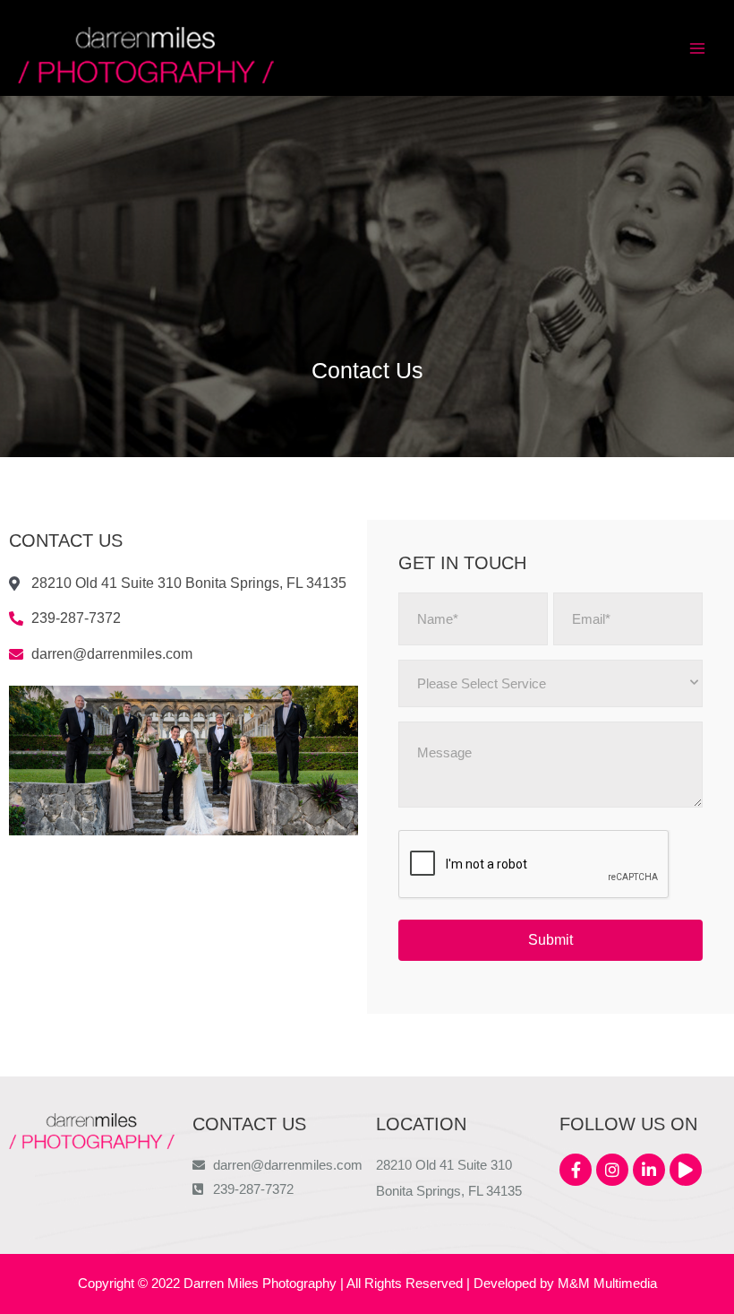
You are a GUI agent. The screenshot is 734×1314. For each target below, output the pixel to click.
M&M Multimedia (607, 1283)
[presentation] (534, 865)
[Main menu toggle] (697, 48)
